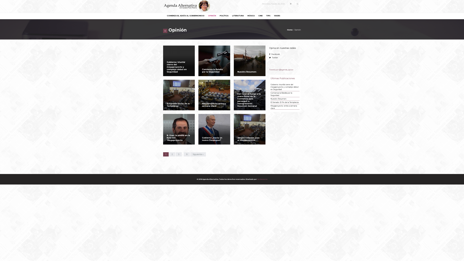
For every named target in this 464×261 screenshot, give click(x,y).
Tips (268, 16)
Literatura (238, 16)
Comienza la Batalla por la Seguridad (212, 70)
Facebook (275, 54)
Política (224, 16)
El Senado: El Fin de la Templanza (178, 104)
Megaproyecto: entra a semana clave (214, 104)
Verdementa (262, 179)
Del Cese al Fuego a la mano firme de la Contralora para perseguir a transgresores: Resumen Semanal (249, 100)
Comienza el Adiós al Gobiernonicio (185, 16)
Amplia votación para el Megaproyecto (248, 139)
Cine (260, 16)
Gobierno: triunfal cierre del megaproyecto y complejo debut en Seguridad (177, 67)
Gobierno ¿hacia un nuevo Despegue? (212, 139)
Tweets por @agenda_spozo (281, 70)
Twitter (275, 58)
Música (251, 16)
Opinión (212, 16)
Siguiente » (198, 154)
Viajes (277, 16)
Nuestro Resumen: (247, 72)
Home (290, 30)
